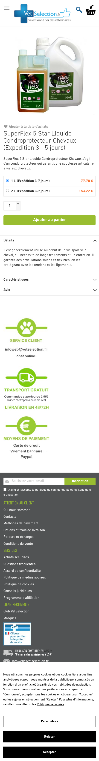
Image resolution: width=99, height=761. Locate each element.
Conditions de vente (18, 543)
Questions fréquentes (19, 564)
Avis (6, 290)
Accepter (49, 752)
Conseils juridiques (17, 591)
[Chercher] (79, 10)
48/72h (48, 651)
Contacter (10, 517)
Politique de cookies (18, 584)
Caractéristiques (16, 280)
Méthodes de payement (20, 523)
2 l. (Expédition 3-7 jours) (30, 191)
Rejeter (49, 737)
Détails (8, 240)
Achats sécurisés (16, 557)
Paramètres (49, 721)
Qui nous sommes (16, 510)
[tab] (49, 240)
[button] (18, 203)
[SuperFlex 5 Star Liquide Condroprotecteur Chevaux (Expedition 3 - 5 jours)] (49, 77)
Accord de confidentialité (22, 571)
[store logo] (42, 13)
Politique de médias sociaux (24, 577)
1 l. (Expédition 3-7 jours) (30, 181)
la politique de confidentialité (51, 489)
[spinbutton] (9, 205)
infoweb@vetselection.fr (30, 661)
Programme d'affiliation (21, 598)
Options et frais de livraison (24, 530)
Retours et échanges (18, 537)
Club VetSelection (16, 611)
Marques (9, 618)
